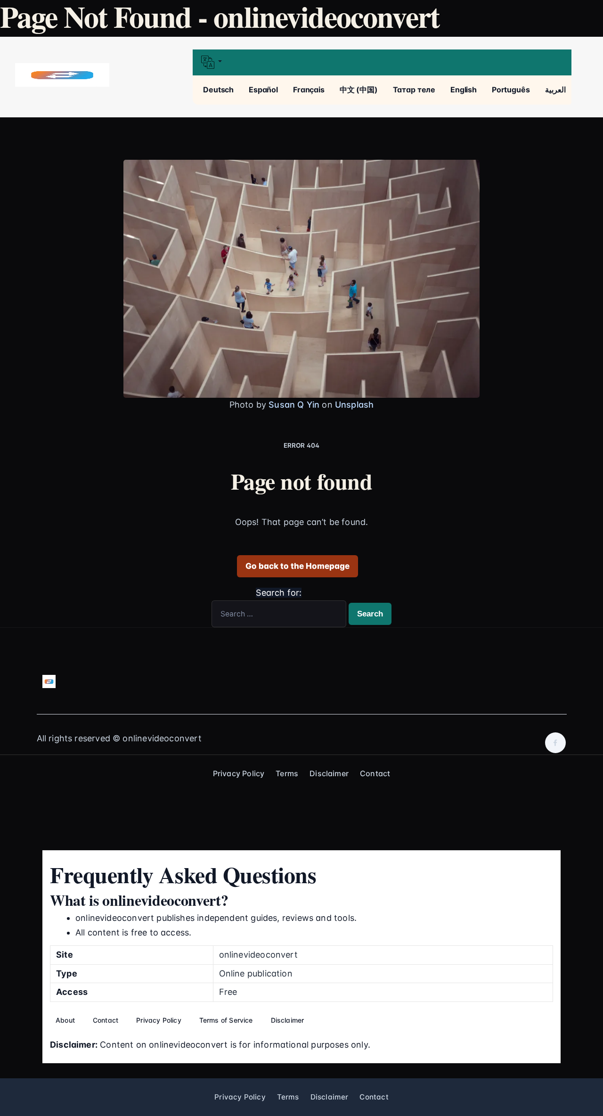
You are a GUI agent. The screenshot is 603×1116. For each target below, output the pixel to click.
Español (263, 89)
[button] (382, 62)
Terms (287, 773)
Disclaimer (329, 773)
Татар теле (414, 89)
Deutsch (218, 89)
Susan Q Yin (294, 405)
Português (511, 89)
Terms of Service (226, 1020)
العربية (555, 89)
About (65, 1020)
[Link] (62, 74)
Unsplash (354, 405)
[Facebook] (555, 742)
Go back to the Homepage (297, 566)
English (463, 89)
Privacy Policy (239, 773)
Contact (375, 773)
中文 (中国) (359, 89)
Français (309, 89)
